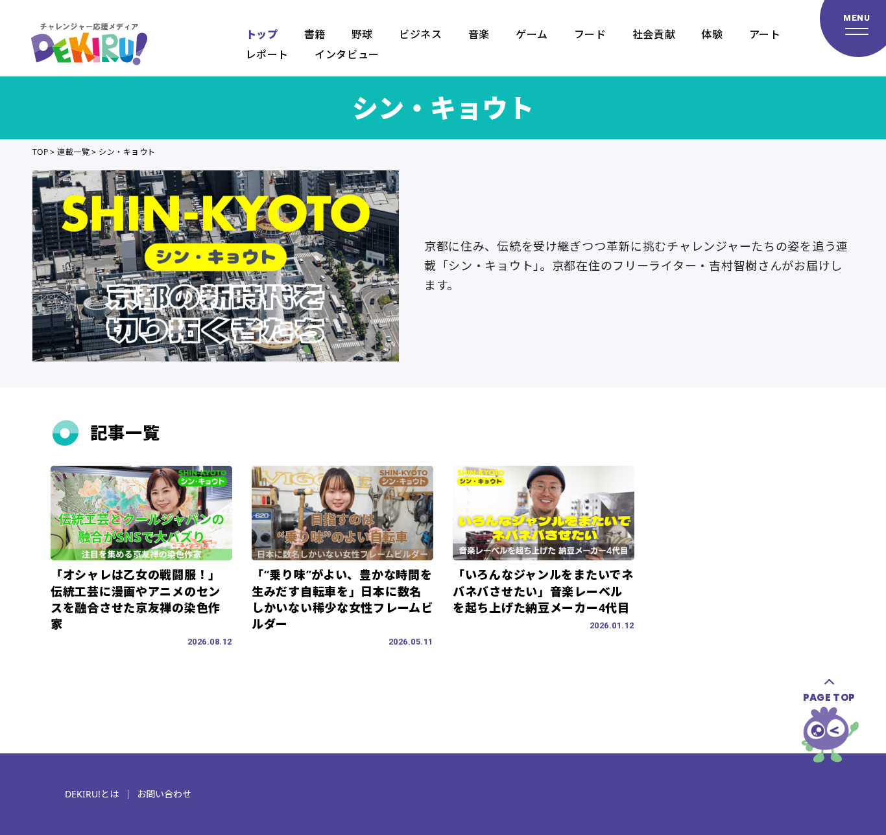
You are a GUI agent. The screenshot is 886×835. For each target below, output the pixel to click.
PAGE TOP (829, 697)
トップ (262, 34)
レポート (267, 54)
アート (765, 34)
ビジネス (420, 34)
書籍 (315, 34)
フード (590, 34)
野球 (362, 34)
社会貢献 (654, 34)
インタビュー (347, 54)
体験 (712, 34)
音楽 (479, 34)
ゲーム (532, 34)
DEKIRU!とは (92, 794)
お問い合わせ (164, 794)
